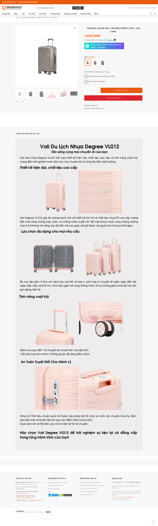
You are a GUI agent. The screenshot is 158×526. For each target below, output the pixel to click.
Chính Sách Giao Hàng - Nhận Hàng (92, 486)
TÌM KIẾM (78, 8)
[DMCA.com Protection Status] (65, 495)
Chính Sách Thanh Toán (88, 492)
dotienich (94, 105)
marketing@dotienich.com (25, 498)
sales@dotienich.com (23, 493)
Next (23, 102)
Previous (18, 102)
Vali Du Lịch (100, 108)
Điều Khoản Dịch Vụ (87, 495)
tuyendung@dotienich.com (34, 500)
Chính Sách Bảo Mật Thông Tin (90, 483)
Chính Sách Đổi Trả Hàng (88, 489)
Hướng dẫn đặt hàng (55, 486)
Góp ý (50, 492)
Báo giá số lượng (53, 489)
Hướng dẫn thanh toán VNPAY (58, 483)
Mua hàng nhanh (113, 98)
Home (17, 17)
